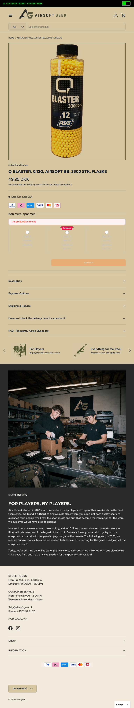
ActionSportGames (18, 165)
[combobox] (67, 26)
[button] (123, 15)
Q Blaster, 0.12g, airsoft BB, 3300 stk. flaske (39, 38)
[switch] (126, 3)
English (119, 704)
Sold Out (88, 262)
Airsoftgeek (20, 699)
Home (11, 38)
